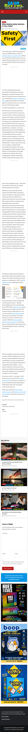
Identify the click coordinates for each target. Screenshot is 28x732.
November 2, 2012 (14, 28)
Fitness (4, 458)
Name (4, 553)
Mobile (4, 22)
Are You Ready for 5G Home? (9, 488)
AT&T (6, 399)
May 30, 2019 (12, 490)
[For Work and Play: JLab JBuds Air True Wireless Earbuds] (14, 451)
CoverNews (13, 729)
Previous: (8, 405)
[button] (2, 11)
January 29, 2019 (13, 515)
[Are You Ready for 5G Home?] (14, 477)
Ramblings (9, 508)
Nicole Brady (5, 28)
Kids (16, 399)
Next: (4, 410)
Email (16, 553)
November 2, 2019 (13, 466)
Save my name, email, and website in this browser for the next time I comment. (13, 562)
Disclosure (23, 48)
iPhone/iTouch (10, 399)
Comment (5, 533)
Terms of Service (5, 719)
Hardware (9, 458)
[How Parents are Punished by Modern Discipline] (14, 501)
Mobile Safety (20, 399)
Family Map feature (17, 313)
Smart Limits (18, 307)
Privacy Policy (5, 716)
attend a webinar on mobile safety (12, 56)
